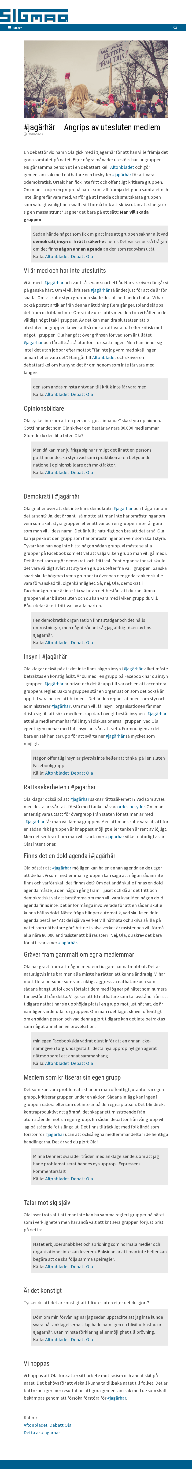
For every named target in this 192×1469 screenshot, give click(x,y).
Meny (17, 27)
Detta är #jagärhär (42, 1432)
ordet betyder (131, 806)
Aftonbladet (122, 167)
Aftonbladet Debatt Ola (69, 256)
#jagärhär (121, 174)
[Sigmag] (34, 15)
